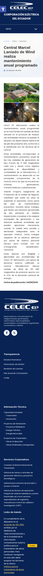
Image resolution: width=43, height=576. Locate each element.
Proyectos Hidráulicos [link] (15, 427)
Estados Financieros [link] (12, 360)
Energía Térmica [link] (13, 430)
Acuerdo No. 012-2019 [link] (14, 524)
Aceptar (32, 546)
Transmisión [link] (11, 415)
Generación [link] (11, 419)
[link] (3, 9)
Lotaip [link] (6, 378)
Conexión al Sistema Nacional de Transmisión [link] (18, 466)
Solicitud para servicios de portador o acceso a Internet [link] (20, 484)
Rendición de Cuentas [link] (13, 369)
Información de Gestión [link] (14, 364)
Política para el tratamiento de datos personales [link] (14, 569)
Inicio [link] (14, 41)
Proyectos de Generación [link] (15, 423)
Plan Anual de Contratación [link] (16, 373)
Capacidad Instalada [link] (13, 412)
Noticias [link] (23, 41)
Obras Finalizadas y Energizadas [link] (20, 445)
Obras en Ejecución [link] (14, 441)
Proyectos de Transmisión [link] (15, 438)
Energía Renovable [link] (14, 433)
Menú (8, 29)
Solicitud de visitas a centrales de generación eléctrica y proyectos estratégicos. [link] (18, 475)
